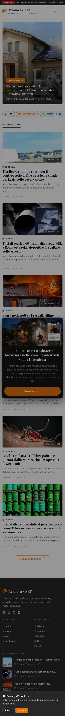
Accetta (22, 710)
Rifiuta (8, 710)
